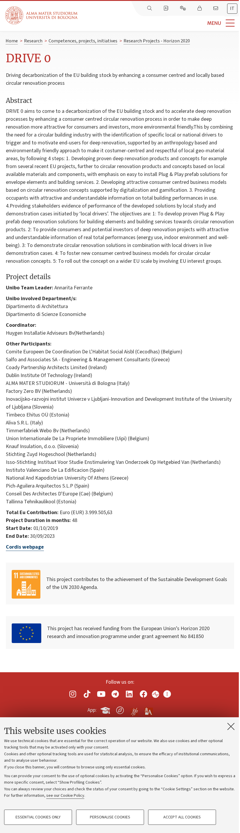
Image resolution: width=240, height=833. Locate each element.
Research (33, 41)
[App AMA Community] (148, 710)
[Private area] (200, 8)
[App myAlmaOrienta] (120, 709)
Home (12, 41)
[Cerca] (150, 8)
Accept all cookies (182, 817)
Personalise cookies (110, 817)
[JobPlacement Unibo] (134, 709)
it (232, 8)
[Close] (231, 726)
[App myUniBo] (106, 709)
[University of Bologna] (41, 15)
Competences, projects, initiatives (83, 41)
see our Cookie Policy (65, 796)
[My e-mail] (216, 8)
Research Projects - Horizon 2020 (157, 41)
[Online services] (183, 8)
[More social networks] (167, 694)
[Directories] (166, 8)
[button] (159, 23)
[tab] (232, 9)
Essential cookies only (38, 817)
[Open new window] (73, 694)
